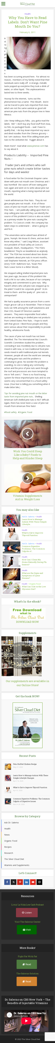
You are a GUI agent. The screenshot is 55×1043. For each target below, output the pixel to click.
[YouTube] (33, 882)
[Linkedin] (26, 882)
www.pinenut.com (35, 145)
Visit (28, 929)
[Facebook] (7, 882)
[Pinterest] (20, 882)
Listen (28, 912)
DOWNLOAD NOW (27, 622)
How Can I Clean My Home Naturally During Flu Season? (34, 562)
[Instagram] (39, 882)
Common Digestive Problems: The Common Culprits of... (33, 549)
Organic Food (25, 412)
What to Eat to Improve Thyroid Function (32, 534)
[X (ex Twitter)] (13, 882)
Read (28, 964)
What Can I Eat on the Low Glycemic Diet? (34, 587)
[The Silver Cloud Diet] (27, 3)
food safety (11, 412)
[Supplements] (21, 656)
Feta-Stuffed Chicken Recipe (25, 764)
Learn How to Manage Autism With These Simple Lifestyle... (34, 522)
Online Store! (30, 685)
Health (27, 13)
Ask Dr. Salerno (28, 516)
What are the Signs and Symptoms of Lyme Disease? (32, 575)
